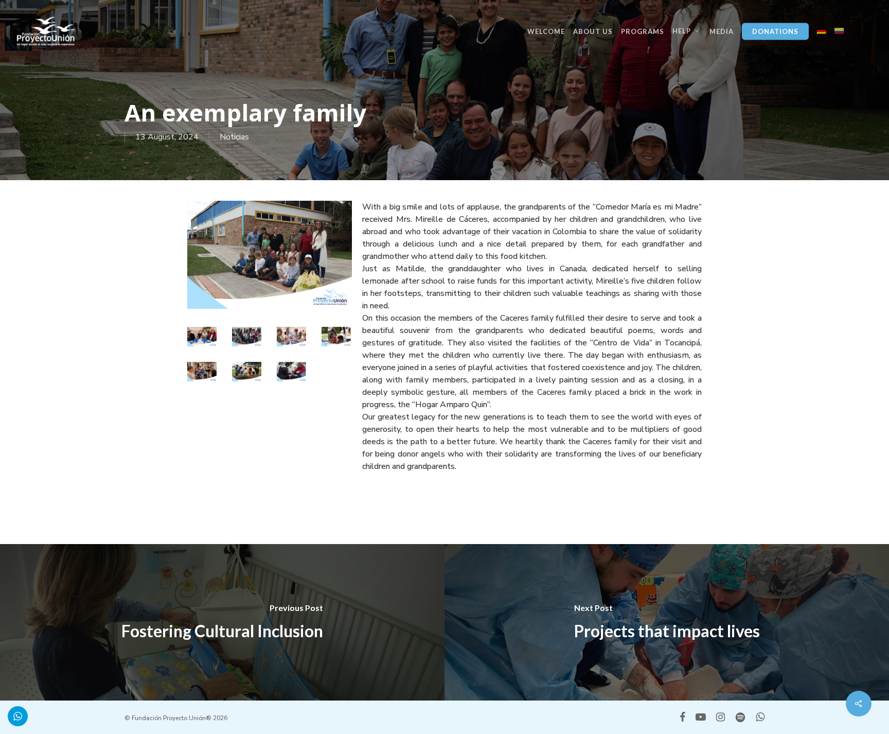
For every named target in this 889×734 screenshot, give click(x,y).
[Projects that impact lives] (666, 622)
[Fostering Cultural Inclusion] (222, 622)
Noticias (234, 137)
